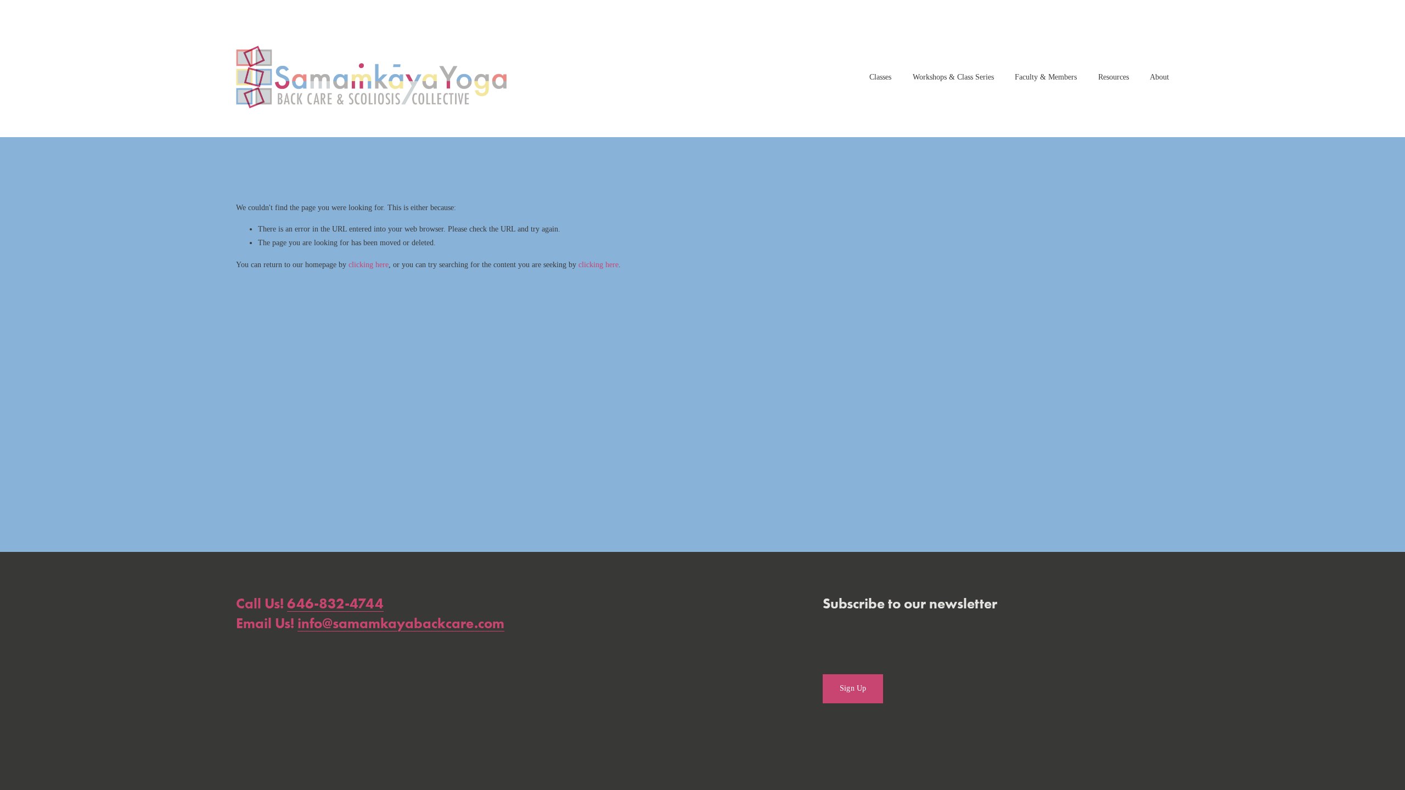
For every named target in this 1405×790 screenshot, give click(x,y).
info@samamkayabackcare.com (400, 623)
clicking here (369, 265)
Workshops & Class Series (953, 77)
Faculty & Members (1046, 77)
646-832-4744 (335, 603)
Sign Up (853, 688)
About (1159, 77)
